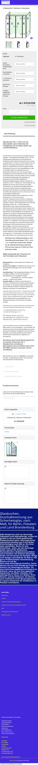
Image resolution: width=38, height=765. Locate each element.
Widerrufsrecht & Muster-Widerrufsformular (13, 605)
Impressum (4, 595)
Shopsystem (12, 760)
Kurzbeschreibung (11, 371)
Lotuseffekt (9, 367)
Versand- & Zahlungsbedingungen (11, 601)
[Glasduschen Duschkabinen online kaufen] (5, 2)
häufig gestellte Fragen (13, 376)
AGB (2, 608)
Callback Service (6, 615)
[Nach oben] (33, 762)
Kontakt (3, 598)
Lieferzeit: (6, 56)
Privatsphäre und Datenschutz (9, 611)
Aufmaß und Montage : (6, 85)
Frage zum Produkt (29, 125)
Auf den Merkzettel (29, 122)
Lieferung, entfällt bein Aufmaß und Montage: (6, 93)
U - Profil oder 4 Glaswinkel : (7, 79)
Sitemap (6, 431)
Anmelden (12, 398)
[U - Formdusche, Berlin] (19, 25)
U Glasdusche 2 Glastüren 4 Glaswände (19, 417)
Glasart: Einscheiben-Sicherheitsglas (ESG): (7, 65)
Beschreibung (9, 134)
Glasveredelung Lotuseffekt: (7, 73)
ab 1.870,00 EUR (19, 421)
